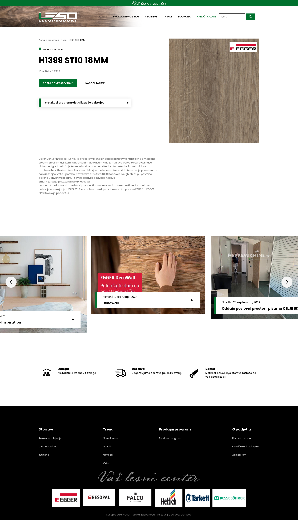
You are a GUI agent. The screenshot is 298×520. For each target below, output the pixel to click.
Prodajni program (126, 16)
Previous (11, 282)
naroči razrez (206, 16)
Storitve (151, 16)
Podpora (184, 16)
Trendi (167, 16)
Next (286, 282)
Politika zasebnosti (143, 514)
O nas (103, 16)
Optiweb (186, 514)
